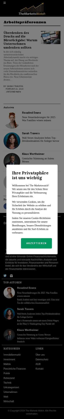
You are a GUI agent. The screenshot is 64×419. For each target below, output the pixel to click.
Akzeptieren (36, 243)
